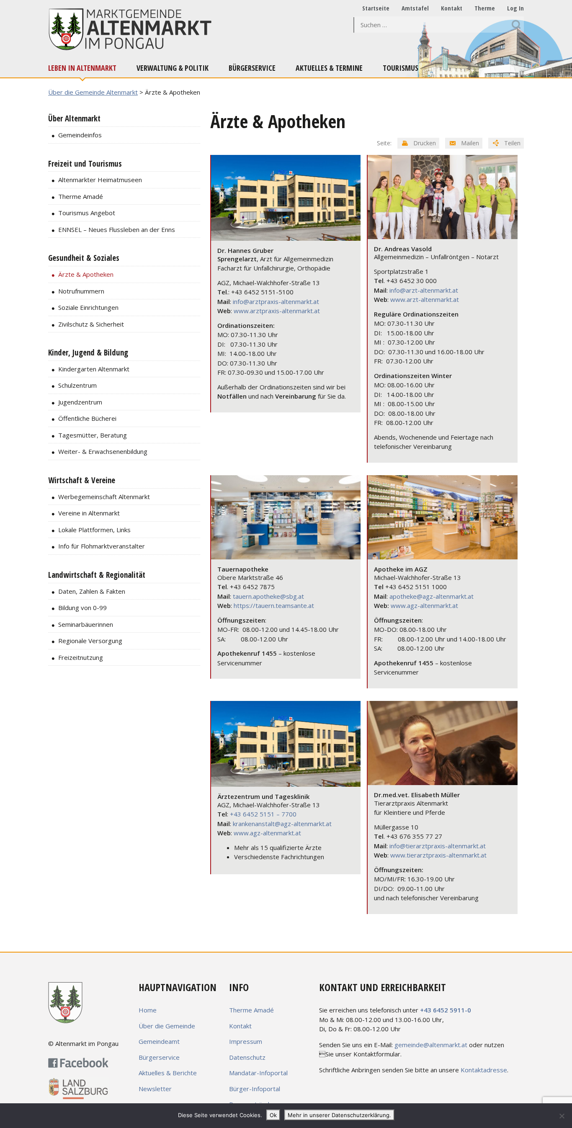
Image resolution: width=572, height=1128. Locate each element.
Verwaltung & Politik (173, 68)
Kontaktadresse (484, 1070)
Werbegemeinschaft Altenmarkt (104, 496)
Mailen (469, 143)
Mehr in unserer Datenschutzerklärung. (339, 1115)
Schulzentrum (77, 385)
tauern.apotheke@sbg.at (268, 596)
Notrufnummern (81, 291)
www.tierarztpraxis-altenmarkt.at (438, 855)
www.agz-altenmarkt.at (424, 605)
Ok (273, 1115)
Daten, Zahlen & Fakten (91, 591)
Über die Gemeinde (167, 1026)
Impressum (245, 1041)
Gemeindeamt (159, 1041)
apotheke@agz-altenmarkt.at (431, 596)
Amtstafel (415, 8)
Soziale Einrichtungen (88, 307)
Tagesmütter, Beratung (92, 435)
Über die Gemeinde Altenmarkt (93, 92)
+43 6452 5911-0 (445, 1010)
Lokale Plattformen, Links (94, 529)
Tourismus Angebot (86, 213)
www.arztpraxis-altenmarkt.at (277, 310)
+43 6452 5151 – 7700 (263, 814)
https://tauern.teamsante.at (274, 605)
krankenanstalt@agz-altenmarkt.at (282, 823)
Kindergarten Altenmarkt (93, 369)
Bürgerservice (252, 68)
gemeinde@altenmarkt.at (430, 1044)
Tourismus (400, 68)
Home (148, 1010)
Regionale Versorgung (90, 640)
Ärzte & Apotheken (85, 274)
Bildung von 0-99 (82, 607)
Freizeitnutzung (80, 657)
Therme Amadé (80, 196)
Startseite (375, 8)
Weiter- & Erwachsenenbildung (102, 451)
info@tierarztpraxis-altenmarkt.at (437, 846)
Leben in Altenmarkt (82, 68)
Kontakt (451, 8)
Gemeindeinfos (80, 135)
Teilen (511, 143)
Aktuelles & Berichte (168, 1073)
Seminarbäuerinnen (85, 624)
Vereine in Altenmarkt (89, 513)
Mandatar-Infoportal (258, 1073)
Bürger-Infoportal (254, 1088)
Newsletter (155, 1088)
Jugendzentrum (80, 402)
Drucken (424, 143)
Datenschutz (247, 1057)
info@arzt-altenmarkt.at (423, 290)
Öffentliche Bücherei (87, 418)
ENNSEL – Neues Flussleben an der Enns (116, 229)
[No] (561, 1116)
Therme (484, 8)
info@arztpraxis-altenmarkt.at (276, 301)
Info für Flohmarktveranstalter (101, 546)
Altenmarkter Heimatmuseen (100, 179)
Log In (515, 8)
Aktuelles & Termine (329, 68)
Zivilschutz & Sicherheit (91, 324)
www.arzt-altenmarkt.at (424, 299)
